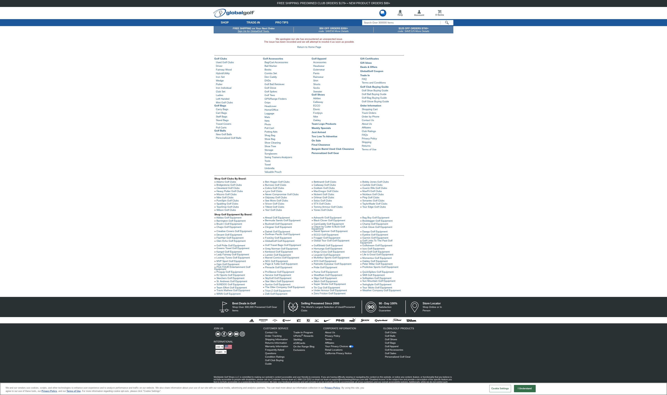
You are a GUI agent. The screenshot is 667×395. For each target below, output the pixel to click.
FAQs (365, 134)
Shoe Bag (270, 139)
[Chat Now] (382, 13)
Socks (316, 87)
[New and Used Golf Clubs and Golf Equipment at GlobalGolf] (234, 16)
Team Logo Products (324, 123)
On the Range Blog (303, 346)
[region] (333, 389)
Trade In (365, 75)
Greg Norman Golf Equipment (281, 248)
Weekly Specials (321, 128)
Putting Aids (271, 131)
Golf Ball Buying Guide (374, 94)
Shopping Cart (370, 109)
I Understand (525, 388)
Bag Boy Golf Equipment (375, 217)
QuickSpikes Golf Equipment (378, 271)
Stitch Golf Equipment (325, 281)
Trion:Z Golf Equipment (278, 290)
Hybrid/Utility (223, 73)
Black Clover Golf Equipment (329, 220)
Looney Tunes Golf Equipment (233, 257)
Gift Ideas (366, 62)
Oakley (317, 120)
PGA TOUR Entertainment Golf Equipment (232, 268)
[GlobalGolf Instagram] (242, 334)
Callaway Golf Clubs (325, 184)
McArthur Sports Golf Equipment (331, 257)
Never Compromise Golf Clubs (282, 194)
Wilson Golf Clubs (226, 210)
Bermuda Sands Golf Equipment (282, 220)
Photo (268, 124)
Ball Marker (271, 66)
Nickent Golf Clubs (324, 194)
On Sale (316, 140)
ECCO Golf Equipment (326, 234)
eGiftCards (299, 343)
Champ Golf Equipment (375, 223)
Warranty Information (276, 346)
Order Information (370, 105)
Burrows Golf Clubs (275, 184)
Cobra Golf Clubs (274, 188)
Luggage (269, 113)
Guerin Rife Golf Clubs (374, 188)
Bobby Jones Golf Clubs (375, 181)
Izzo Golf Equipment (373, 248)
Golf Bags (220, 105)
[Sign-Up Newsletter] (218, 334)
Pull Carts (221, 127)
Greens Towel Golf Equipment (232, 248)
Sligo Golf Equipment (325, 278)
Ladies (219, 95)
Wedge (220, 80)
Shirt (315, 80)
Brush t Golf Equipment (229, 223)
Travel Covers (223, 123)
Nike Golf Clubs (224, 197)
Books (268, 69)
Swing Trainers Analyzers (278, 157)
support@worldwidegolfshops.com (347, 379)
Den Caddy (271, 76)
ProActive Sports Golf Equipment (380, 267)
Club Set (220, 91)
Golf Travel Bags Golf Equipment (283, 245)
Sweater (317, 91)
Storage (269, 150)
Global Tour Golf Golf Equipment (331, 240)
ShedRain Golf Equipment (328, 275)
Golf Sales (390, 353)
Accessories (319, 62)
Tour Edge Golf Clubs (374, 206)
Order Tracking (273, 335)
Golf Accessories (273, 58)
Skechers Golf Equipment (230, 278)
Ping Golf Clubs (370, 197)
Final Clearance (321, 144)
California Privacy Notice (338, 353)
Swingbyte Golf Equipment (376, 284)
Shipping (366, 142)
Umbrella (269, 168)
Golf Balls (220, 130)
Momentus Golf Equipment (377, 258)
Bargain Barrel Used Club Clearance (333, 148)
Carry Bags (222, 109)
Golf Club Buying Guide (374, 86)
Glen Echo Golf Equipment (231, 241)
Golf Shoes (318, 94)
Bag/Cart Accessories (276, 62)
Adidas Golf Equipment (228, 217)
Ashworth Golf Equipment (327, 217)
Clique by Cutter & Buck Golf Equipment (328, 227)
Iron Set (220, 76)
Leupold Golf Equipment (327, 254)
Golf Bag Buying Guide (374, 97)
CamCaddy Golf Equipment (329, 223)
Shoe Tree (270, 146)
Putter (219, 84)
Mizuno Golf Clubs (226, 194)
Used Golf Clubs (225, 62)
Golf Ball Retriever (275, 84)
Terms (328, 339)
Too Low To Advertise (324, 136)
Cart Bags (221, 112)
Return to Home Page (309, 47)
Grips (267, 102)
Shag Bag (270, 135)
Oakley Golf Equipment (375, 261)
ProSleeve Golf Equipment (279, 271)
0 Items (439, 14)
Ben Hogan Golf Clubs (277, 181)
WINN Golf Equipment (228, 293)
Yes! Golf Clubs (273, 210)
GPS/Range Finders (276, 98)
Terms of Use (369, 149)
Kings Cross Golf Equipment (329, 251)
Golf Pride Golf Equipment (230, 245)
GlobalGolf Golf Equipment (279, 241)
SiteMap (297, 339)
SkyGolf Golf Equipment (278, 278)
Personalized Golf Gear (325, 153)
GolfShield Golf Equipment (328, 245)
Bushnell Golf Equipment (278, 223)
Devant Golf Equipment (229, 234)
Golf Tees (270, 95)
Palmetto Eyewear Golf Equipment (332, 263)
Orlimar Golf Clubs (324, 197)
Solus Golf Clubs (323, 200)
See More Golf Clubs (276, 200)
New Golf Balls (224, 134)
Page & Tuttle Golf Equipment (281, 263)
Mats (267, 117)
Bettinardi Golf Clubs (325, 181)
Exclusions (299, 350)
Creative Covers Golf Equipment (234, 231)
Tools (267, 160)
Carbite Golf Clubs (372, 184)
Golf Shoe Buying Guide (375, 90)
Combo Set (271, 73)
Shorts (316, 84)
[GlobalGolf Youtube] (236, 334)
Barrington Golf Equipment (231, 220)
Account (419, 15)
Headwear (318, 66)
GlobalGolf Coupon (371, 71)
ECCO (316, 105)
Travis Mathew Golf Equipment (233, 290)
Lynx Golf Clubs (273, 191)
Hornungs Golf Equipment (328, 248)
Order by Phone (370, 116)
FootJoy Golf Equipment (278, 237)
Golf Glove (270, 87)
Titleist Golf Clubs (274, 206)
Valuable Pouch (273, 171)
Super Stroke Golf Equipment (330, 284)
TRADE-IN (253, 22)
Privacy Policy (369, 138)
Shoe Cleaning (273, 142)
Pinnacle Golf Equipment (278, 267)
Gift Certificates (369, 58)
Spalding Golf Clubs (227, 203)
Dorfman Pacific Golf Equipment (282, 234)
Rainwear (318, 76)
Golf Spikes (271, 91)
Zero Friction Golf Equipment (329, 293)
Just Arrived (319, 132)
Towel (268, 164)
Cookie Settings (500, 388)
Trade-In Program (303, 332)
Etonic (316, 109)
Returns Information (276, 342)
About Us (367, 123)
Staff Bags (221, 116)
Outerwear (319, 69)
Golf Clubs (220, 58)
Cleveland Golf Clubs (228, 188)
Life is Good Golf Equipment (377, 254)
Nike (315, 116)
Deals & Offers (368, 67)
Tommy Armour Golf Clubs (328, 206)
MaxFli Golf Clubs (372, 191)
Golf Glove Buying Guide (375, 101)
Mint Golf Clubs (224, 102)
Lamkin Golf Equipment (278, 254)
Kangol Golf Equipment (229, 251)
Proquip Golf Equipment (229, 271)
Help (400, 14)
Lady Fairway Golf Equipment (232, 254)
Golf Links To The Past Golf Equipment (376, 241)
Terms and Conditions (374, 82)
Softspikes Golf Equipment (376, 278)
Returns (366, 145)
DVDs (268, 80)
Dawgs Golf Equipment (375, 231)
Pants (316, 73)
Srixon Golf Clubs (274, 203)
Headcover (271, 106)
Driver (219, 66)
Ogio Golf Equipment (227, 264)
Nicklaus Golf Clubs (373, 194)
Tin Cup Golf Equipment (327, 287)
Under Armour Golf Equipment (330, 290)
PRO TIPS (281, 22)
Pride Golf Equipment (325, 267)
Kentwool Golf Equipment (279, 251)
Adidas (317, 98)
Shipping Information (276, 339)
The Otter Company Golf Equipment (285, 287)
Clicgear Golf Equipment (278, 227)
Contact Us (368, 120)
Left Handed (222, 98)
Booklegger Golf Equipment (377, 220)
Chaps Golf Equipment (228, 227)
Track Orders (369, 112)
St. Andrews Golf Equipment (231, 281)
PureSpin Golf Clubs (227, 200)
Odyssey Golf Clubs (276, 197)
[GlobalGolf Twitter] (230, 334)
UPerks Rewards (303, 335)
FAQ (364, 79)
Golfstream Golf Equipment (377, 245)
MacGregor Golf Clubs (326, 191)
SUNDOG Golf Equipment (230, 284)
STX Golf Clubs (322, 203)
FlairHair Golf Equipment (230, 237)
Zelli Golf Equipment (276, 293)
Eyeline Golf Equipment (375, 234)
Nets (267, 120)
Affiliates (366, 127)
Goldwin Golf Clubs (324, 188)
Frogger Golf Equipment (327, 237)
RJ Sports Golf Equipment (230, 275)
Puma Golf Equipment (326, 271)
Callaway (318, 102)
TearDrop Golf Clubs (227, 206)
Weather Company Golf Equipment (381, 290)
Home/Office (271, 109)
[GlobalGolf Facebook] (224, 334)
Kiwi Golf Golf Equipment (376, 251)
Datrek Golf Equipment (277, 231)
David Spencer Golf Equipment (331, 231)
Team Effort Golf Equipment (231, 287)
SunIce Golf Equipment (277, 284)
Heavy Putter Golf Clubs (229, 191)
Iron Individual (223, 87)
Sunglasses (271, 153)
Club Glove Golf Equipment (377, 227)
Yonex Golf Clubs (323, 210)
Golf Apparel (319, 58)
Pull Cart (269, 128)
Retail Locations (334, 349)
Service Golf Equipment (278, 275)
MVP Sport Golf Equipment (231, 261)
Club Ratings (369, 131)
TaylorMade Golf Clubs (374, 203)
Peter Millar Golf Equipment (377, 263)
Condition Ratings (275, 356)
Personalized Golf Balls (228, 138)
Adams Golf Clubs (226, 181)
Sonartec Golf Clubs (373, 200)
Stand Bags (222, 120)
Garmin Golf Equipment (375, 237)
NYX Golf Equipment (325, 261)
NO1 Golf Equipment (276, 261)
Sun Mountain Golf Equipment (378, 281)
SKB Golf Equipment (373, 275)
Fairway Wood (224, 69)
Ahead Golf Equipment (277, 217)
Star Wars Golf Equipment (279, 281)
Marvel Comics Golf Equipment (282, 257)
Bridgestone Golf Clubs (229, 184)
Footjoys (318, 112)
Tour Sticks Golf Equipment (377, 287)
